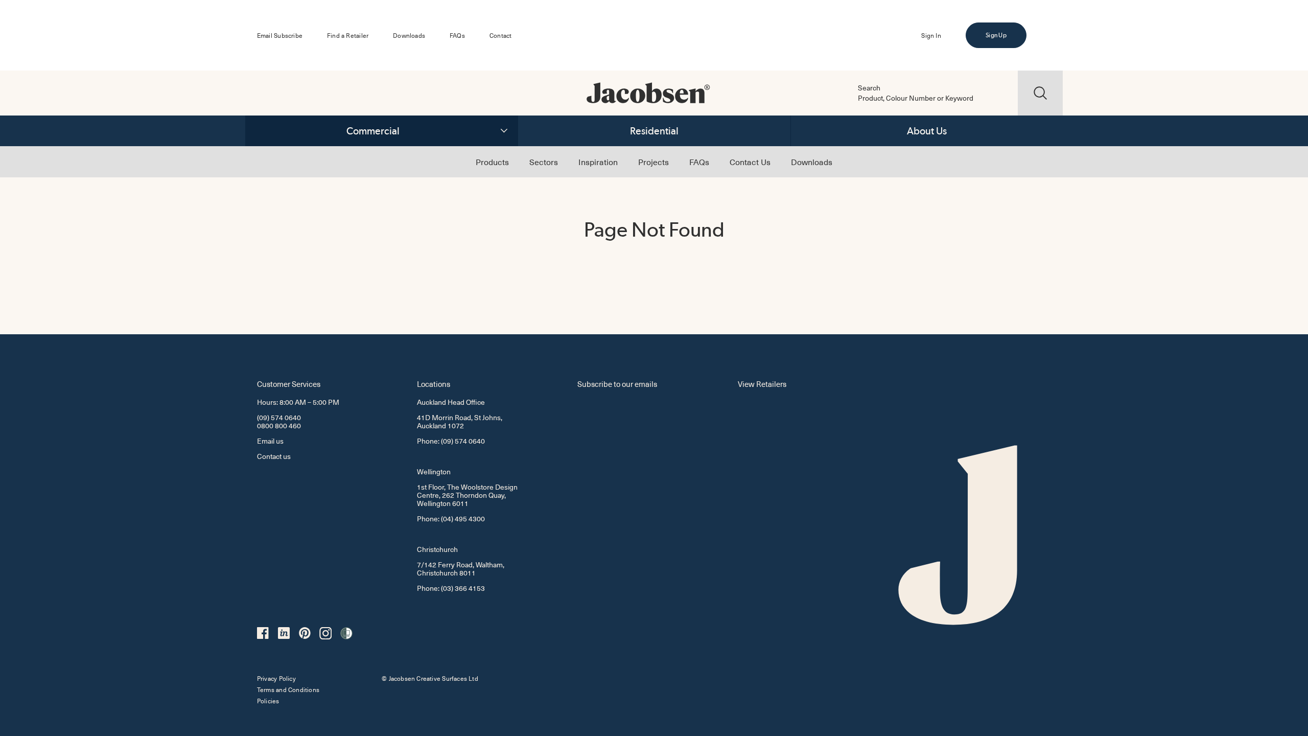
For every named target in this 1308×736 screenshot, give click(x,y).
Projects (653, 161)
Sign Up (996, 35)
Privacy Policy (276, 678)
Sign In (931, 35)
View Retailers (762, 383)
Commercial (373, 131)
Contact (500, 35)
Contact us (274, 456)
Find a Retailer (347, 35)
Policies (268, 701)
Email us (270, 440)
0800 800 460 (279, 425)
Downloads (409, 35)
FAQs (457, 35)
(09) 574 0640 (279, 417)
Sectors (543, 161)
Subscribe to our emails (617, 383)
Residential (654, 131)
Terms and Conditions (288, 689)
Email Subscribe (279, 35)
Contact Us (750, 161)
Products (492, 161)
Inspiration (598, 161)
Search (869, 88)
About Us (927, 131)
